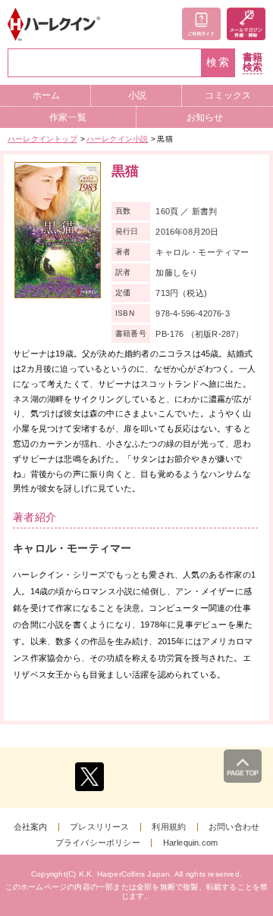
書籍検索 (252, 62)
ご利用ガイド (201, 24)
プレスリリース (99, 827)
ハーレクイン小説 (117, 139)
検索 (218, 62)
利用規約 (169, 827)
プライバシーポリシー (97, 843)
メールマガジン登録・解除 (246, 24)
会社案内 (31, 827)
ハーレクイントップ (42, 139)
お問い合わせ (234, 827)
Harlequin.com (190, 843)
